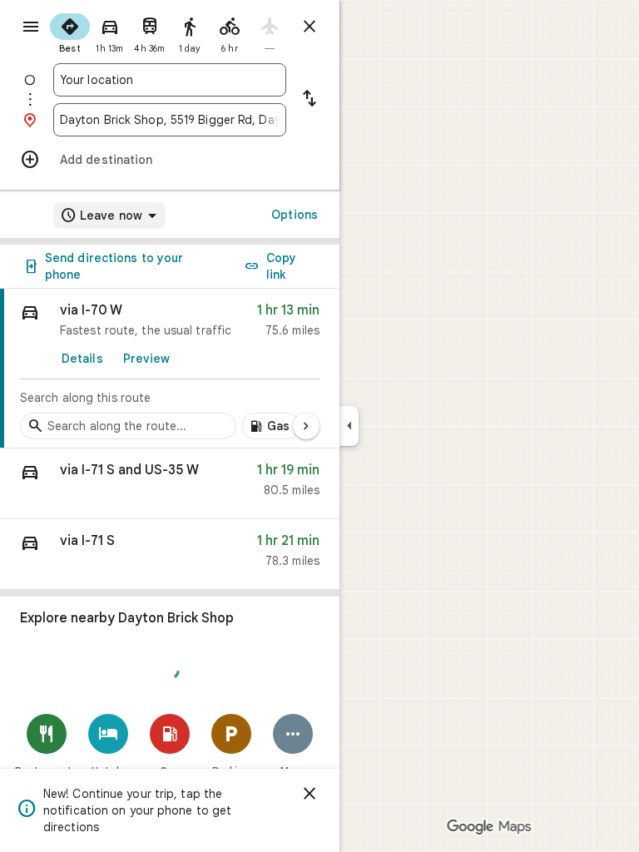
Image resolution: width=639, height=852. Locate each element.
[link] (169, 368)
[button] (169, 483)
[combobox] (170, 80)
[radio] (70, 31)
